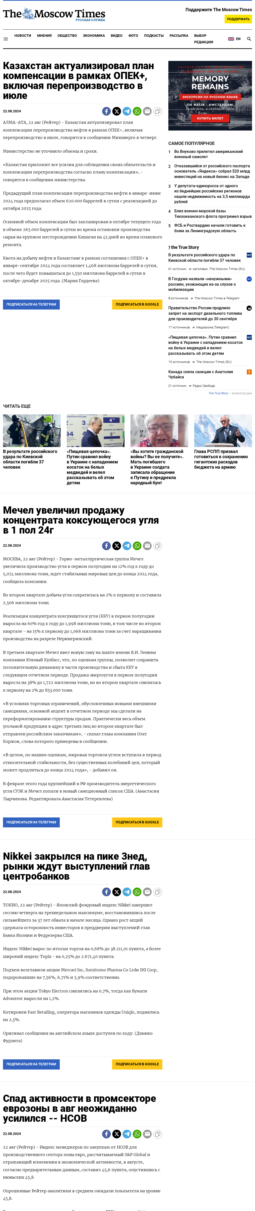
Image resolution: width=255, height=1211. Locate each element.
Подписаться (127, 634)
